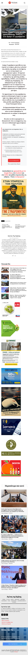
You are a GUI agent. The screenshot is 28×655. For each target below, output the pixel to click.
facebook (19, 173)
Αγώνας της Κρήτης (15, 42)
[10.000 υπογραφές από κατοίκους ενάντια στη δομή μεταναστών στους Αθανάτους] (5, 283)
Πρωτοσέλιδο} (7, 221)
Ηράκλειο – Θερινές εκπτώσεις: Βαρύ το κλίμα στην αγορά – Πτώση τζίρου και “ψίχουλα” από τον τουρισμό (18, 296)
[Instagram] (2, 615)
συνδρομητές (19, 177)
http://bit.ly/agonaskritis (14, 238)
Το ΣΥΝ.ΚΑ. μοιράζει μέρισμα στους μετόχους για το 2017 (7, 226)
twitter (6, 175)
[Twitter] (15, 255)
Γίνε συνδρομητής (14, 160)
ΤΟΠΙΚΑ (14, 29)
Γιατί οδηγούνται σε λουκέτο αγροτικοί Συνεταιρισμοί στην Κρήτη (20, 226)
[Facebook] (12, 255)
